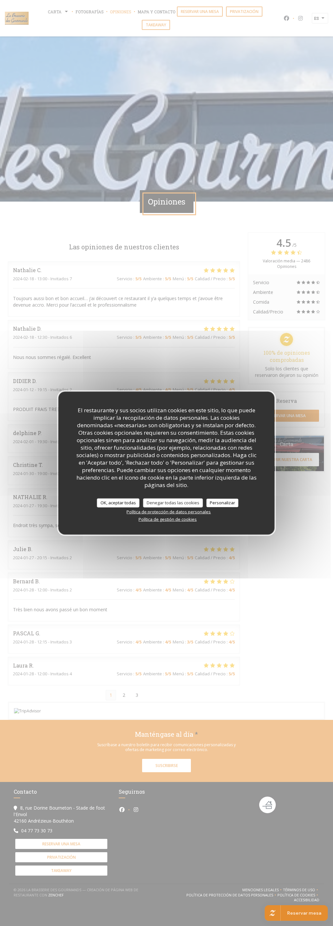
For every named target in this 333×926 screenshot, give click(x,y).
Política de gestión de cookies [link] (168, 519)
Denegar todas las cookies (173, 503)
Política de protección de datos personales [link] (169, 511)
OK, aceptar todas (118, 503)
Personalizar (222, 503)
